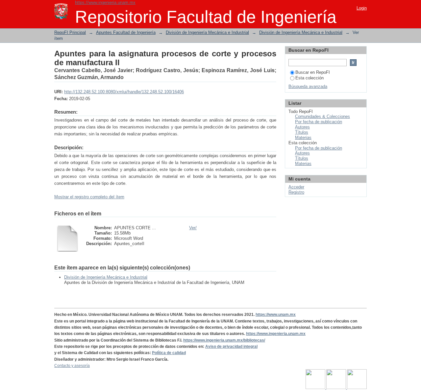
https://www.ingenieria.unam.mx (105, 2)
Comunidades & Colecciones (322, 116)
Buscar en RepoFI (312, 72)
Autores (302, 127)
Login (362, 8)
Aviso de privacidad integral (231, 346)
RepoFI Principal (70, 32)
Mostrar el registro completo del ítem (89, 196)
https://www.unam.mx (276, 314)
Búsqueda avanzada (307, 86)
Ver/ (193, 227)
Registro (296, 192)
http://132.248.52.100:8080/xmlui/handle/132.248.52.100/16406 (124, 91)
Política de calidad (169, 352)
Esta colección (309, 77)
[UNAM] (316, 387)
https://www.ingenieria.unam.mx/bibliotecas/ (224, 340)
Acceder (296, 186)
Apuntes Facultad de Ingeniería (126, 32)
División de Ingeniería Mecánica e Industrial (207, 32)
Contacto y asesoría (72, 365)
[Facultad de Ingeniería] (336, 387)
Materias (303, 137)
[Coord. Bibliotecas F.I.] (357, 387)
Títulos (301, 132)
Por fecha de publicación (318, 121)
